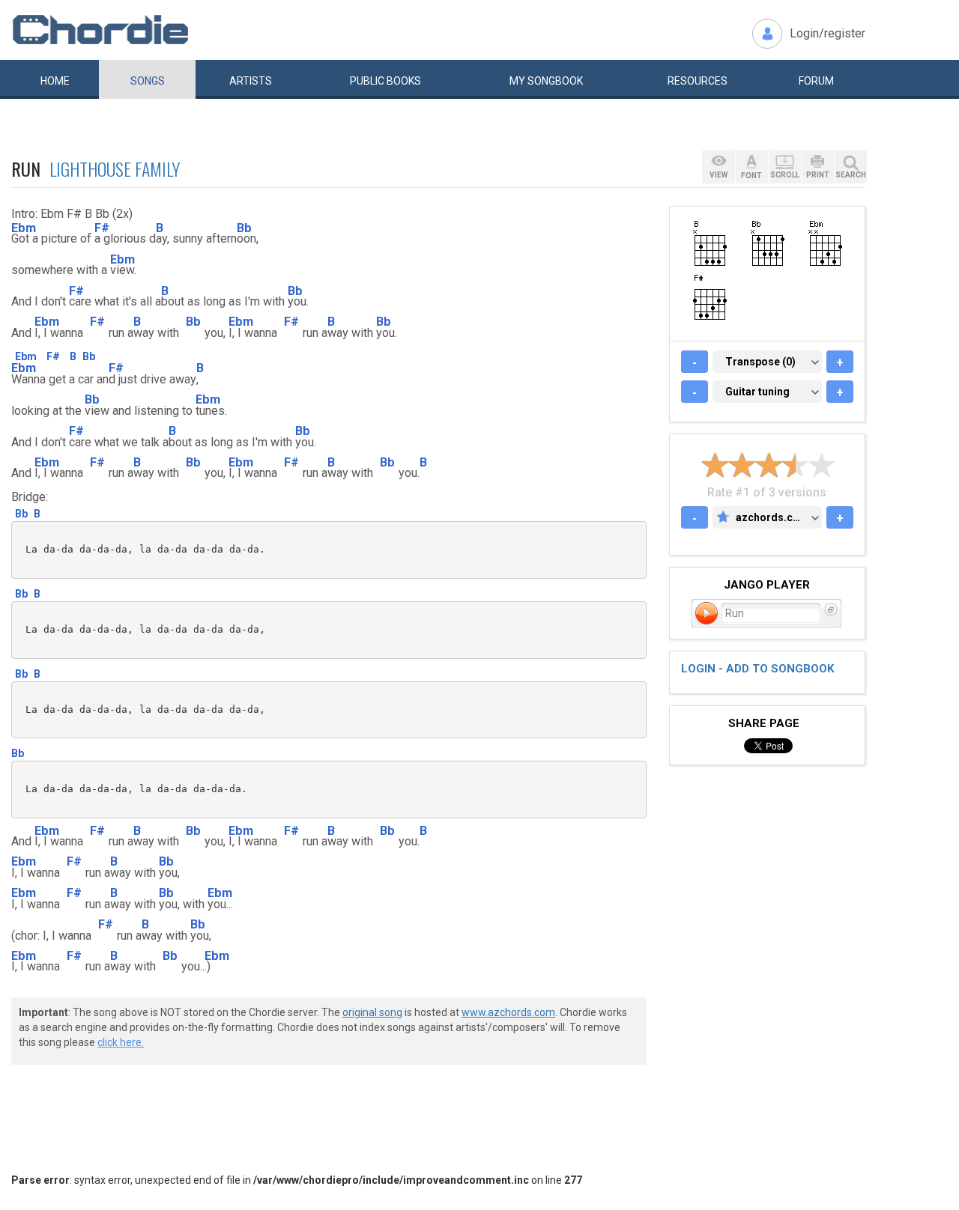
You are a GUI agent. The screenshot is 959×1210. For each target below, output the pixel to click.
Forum (816, 81)
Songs (147, 81)
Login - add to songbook (757, 668)
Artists (250, 81)
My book (546, 81)
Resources (697, 81)
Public (385, 81)
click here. (120, 1042)
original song (372, 1012)
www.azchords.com (508, 1012)
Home (55, 81)
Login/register (827, 33)
